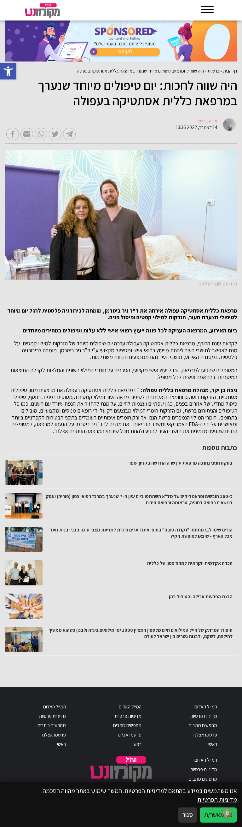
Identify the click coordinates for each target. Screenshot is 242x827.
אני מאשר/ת (218, 815)
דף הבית (230, 71)
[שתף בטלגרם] (69, 134)
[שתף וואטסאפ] (41, 134)
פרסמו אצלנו (205, 734)
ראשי (212, 744)
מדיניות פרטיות (203, 716)
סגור (187, 815)
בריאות (213, 71)
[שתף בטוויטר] (55, 134)
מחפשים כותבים (203, 725)
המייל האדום (205, 706)
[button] (8, 71)
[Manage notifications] (227, 813)
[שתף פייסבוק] (12, 134)
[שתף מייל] (26, 134)
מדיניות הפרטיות (217, 799)
